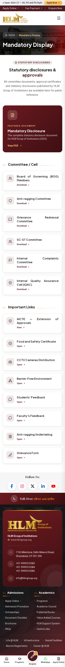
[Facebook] (12, 486)
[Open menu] (58, 18)
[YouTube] (53, 486)
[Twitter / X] (32, 486)
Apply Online (9, 8)
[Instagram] (22, 486)
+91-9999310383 (25, 563)
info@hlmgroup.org (26, 578)
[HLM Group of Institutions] (15, 18)
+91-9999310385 (25, 571)
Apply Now (51, 3)
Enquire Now (55, 8)
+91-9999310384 (25, 567)
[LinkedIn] (43, 486)
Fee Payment (32, 8)
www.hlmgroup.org (21, 539)
